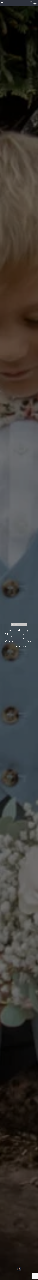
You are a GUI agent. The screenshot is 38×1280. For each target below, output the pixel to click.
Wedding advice (18, 625)
